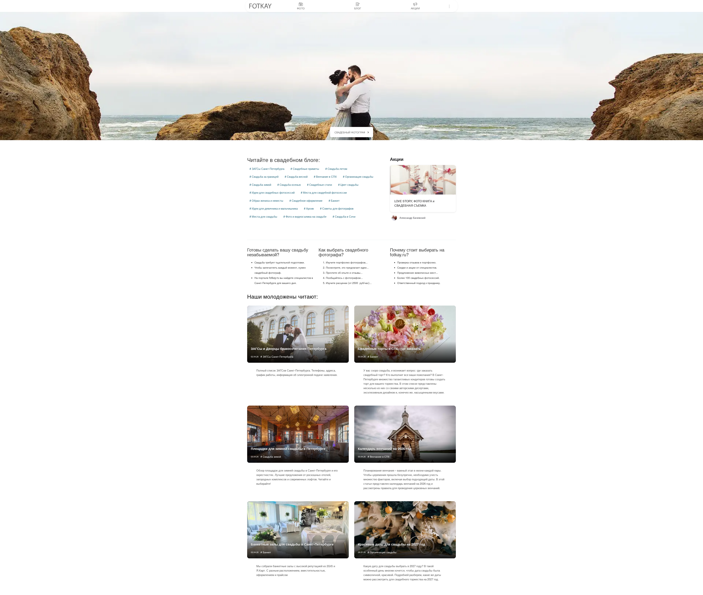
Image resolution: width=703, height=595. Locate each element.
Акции (396, 159)
